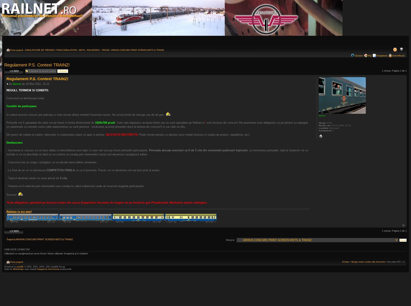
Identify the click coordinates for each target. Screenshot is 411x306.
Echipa (345, 262)
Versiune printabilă (395, 49)
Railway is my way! (19, 211)
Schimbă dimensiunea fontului (401, 49)
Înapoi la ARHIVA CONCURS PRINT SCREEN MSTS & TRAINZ (40, 239)
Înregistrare (381, 55)
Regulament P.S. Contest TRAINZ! (37, 65)
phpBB (20, 267)
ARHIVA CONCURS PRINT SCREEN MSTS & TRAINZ (137, 50)
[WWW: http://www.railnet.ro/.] (321, 136)
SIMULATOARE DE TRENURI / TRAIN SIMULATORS (51, 50)
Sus (403, 225)
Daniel (17, 84)
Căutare (359, 55)
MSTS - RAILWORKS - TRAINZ (94, 50)
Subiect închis (11, 69)
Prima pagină (16, 50)
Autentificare (398, 55)
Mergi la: (230, 240)
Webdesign (19, 269)
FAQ (369, 55)
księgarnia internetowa (48, 269)
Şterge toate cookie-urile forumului (368, 262)
